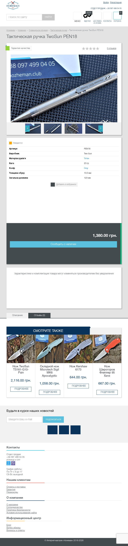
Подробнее (21, 389)
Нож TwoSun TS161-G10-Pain (20, 369)
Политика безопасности (18, 510)
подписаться (53, 419)
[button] (27, 128)
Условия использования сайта (21, 513)
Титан (86, 158)
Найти (48, 17)
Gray (86, 168)
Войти (106, 3)
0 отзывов (111, 48)
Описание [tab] (17, 315)
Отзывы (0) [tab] (39, 315)
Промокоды (12, 492)
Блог (8, 525)
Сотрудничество (14, 507)
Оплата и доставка (16, 487)
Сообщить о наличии (63, 244)
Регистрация (116, 3)
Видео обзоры (13, 528)
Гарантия (10, 490)
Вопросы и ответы (15, 530)
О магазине (12, 505)
